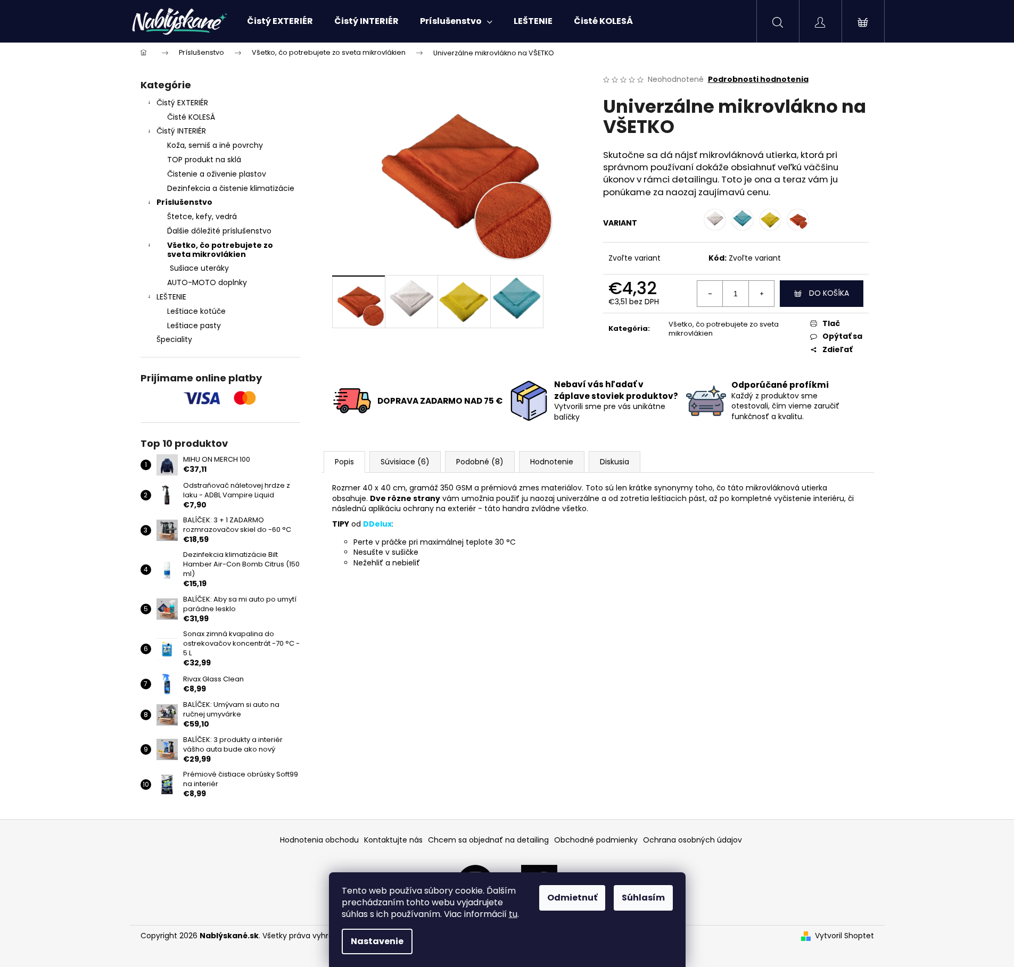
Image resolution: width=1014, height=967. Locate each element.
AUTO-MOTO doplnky (207, 282)
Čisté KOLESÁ (191, 117)
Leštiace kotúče (196, 311)
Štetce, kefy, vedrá (202, 216)
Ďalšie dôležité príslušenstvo (219, 231)
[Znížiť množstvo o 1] (710, 293)
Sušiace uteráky (199, 268)
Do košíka (829, 293)
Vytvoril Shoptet (844, 936)
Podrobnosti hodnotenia (758, 79)
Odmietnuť (572, 897)
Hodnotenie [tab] (551, 461)
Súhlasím (643, 897)
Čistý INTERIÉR (181, 131)
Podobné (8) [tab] (480, 461)
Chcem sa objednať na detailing (488, 840)
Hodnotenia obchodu (319, 840)
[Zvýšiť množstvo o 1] (761, 293)
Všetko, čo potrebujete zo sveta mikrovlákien (220, 250)
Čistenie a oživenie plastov (216, 174)
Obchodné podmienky (596, 840)
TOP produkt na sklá (204, 159)
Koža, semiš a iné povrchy (215, 145)
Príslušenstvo (184, 202)
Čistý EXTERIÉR (182, 102)
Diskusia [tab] (614, 461)
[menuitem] (280, 21)
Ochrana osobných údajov (692, 840)
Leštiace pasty (194, 325)
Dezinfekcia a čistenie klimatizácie (230, 188)
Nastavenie (377, 941)
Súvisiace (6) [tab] (405, 461)
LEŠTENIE (171, 296)
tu (513, 914)
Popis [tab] (344, 461)
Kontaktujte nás (393, 840)
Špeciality (174, 339)
